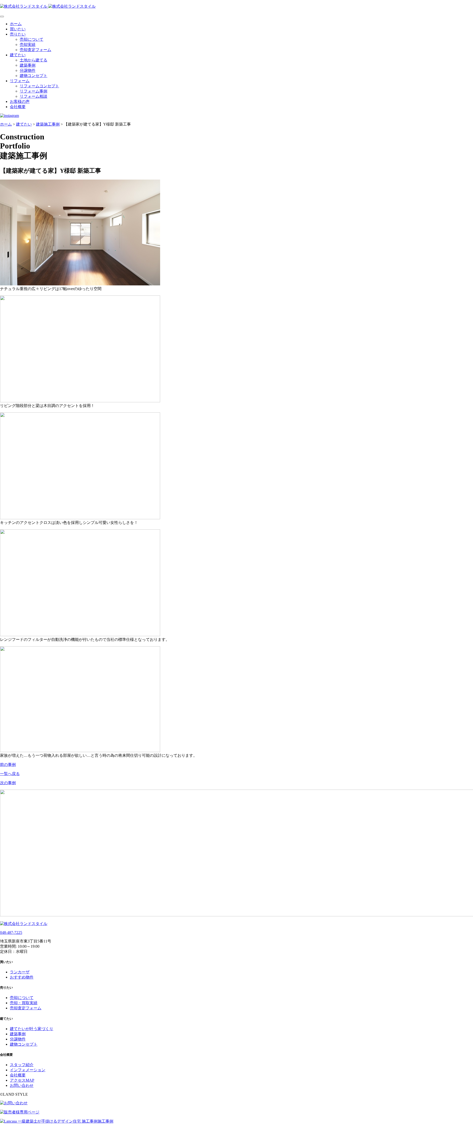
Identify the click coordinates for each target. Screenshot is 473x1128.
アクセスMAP (22, 1080)
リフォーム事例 (33, 91)
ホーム (16, 24)
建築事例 (27, 65)
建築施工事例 (48, 124)
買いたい (18, 29)
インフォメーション (27, 1070)
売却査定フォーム (35, 50)
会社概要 (18, 107)
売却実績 (27, 44)
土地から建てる (33, 60)
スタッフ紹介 (22, 1065)
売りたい (18, 34)
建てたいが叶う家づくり (31, 1029)
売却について (31, 39)
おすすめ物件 (22, 977)
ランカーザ (20, 972)
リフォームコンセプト (39, 86)
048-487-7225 (11, 932)
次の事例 (8, 783)
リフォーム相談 (33, 96)
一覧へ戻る (10, 774)
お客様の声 (20, 101)
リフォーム (20, 81)
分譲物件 (27, 70)
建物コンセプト (33, 76)
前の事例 (8, 764)
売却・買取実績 (23, 1003)
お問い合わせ (22, 1085)
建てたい (18, 55)
